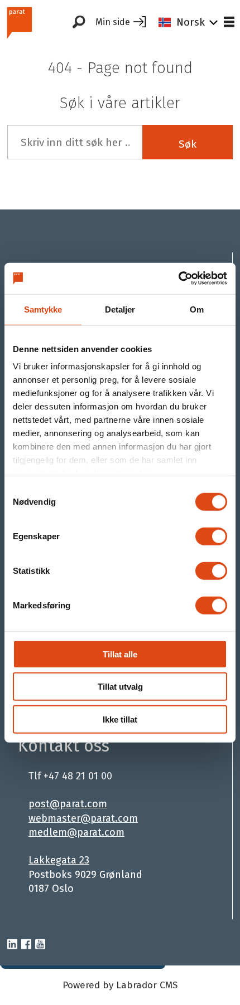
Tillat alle (120, 653)
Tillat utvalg (120, 686)
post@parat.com (67, 804)
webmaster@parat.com (83, 818)
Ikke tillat (120, 719)
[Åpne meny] (229, 22)
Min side (112, 22)
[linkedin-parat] (12, 944)
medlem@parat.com (76, 832)
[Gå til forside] (28, 23)
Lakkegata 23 (58, 860)
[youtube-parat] (40, 944)
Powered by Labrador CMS (120, 985)
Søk (187, 144)
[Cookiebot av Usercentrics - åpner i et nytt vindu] (178, 278)
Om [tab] (197, 309)
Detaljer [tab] (120, 309)
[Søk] (79, 22)
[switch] (211, 536)
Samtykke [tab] (43, 309)
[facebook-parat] (26, 944)
